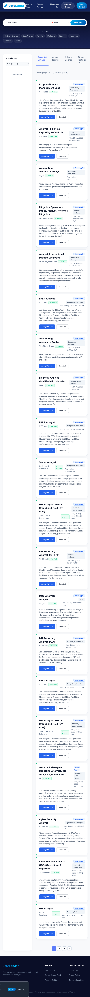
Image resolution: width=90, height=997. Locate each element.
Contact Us (73, 970)
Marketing (51, 36)
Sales (18, 41)
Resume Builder (51, 980)
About (52, 4)
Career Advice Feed (53, 975)
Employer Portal (68, 6)
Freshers (8, 41)
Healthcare (74, 36)
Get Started (82, 6)
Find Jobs (78, 23)
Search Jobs (29, 5)
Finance (62, 36)
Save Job (62, 117)
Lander (11, 966)
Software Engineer (12, 36)
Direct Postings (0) (82, 60)
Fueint (72, 992)
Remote (40, 36)
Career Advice (40, 5)
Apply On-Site (47, 117)
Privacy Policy (74, 975)
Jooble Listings (55, 58)
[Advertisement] (17, 112)
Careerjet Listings (42, 58)
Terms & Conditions (76, 980)
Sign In (57, 6)
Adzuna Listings (68, 58)
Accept (11, 989)
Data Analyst (28, 36)
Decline (21, 989)
